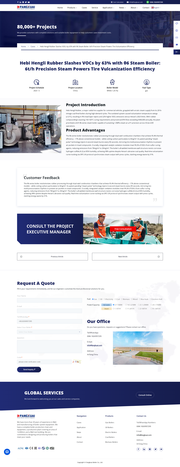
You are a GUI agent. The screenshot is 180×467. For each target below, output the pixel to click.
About (133, 7)
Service (95, 7)
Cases (84, 7)
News (121, 7)
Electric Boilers (111, 432)
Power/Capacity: (93, 305)
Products (71, 7)
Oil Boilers (109, 427)
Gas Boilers (109, 422)
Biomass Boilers (111, 442)
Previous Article (57, 256)
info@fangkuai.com (94, 345)
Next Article (122, 256)
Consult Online (145, 395)
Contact (146, 7)
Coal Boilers (110, 437)
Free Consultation (123, 228)
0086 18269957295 (94, 336)
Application (107, 7)
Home (60, 7)
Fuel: (89, 299)
